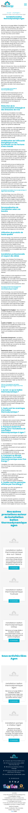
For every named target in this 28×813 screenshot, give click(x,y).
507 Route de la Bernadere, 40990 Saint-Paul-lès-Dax (14, 763)
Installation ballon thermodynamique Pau (14, 799)
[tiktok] (18, 781)
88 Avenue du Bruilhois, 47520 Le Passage (15, 767)
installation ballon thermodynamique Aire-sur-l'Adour (14, 552)
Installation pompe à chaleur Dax (14, 798)
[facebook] (13, 781)
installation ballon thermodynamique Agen (14, 686)
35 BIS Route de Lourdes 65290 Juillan (14, 774)
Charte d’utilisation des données (14, 808)
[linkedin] (15, 781)
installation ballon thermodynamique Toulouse (14, 592)
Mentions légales (14, 806)
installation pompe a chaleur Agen (14, 724)
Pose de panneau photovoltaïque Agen (15, 803)
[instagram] (10, 781)
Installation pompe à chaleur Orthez (15, 804)
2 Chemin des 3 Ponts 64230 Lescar (15, 761)
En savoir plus (14, 568)
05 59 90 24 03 (15, 778)
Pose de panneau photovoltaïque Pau (14, 794)
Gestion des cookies (14, 810)
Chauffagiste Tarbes (14, 796)
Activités (14, 793)
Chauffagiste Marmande (14, 801)
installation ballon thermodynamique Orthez (14, 625)
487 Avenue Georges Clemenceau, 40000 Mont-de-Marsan (14, 771)
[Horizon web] (12, 811)
